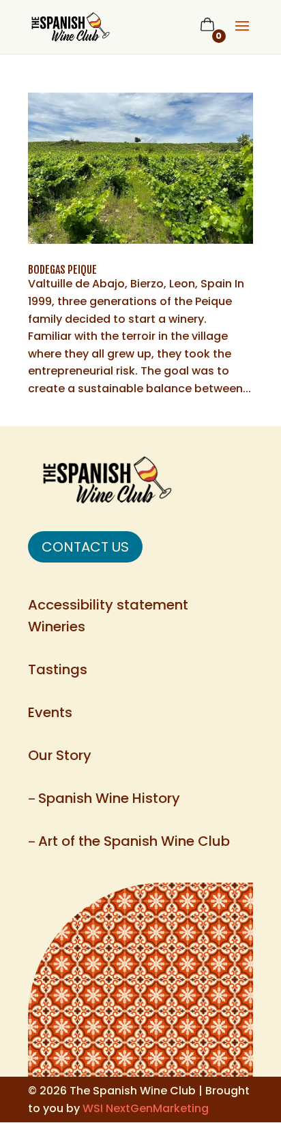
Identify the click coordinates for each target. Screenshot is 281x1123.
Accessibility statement (108, 604)
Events (50, 712)
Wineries (56, 626)
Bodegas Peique (62, 269)
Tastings (57, 669)
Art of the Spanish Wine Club (134, 841)
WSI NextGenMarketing (146, 1108)
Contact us (85, 546)
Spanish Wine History (109, 798)
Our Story (59, 755)
